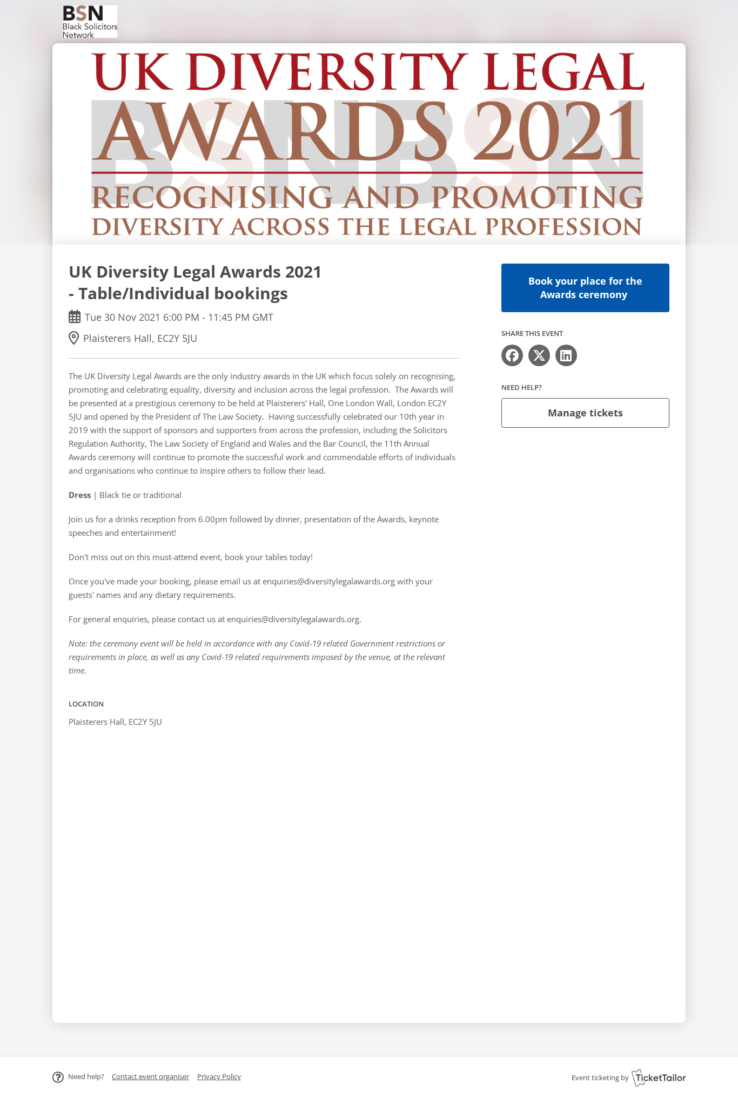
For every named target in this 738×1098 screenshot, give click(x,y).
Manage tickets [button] (585, 412)
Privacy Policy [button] (219, 1076)
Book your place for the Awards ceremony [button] (585, 287)
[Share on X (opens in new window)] (539, 355)
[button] (150, 1076)
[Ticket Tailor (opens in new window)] (659, 1077)
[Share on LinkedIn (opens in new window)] (566, 355)
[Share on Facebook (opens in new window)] (512, 355)
